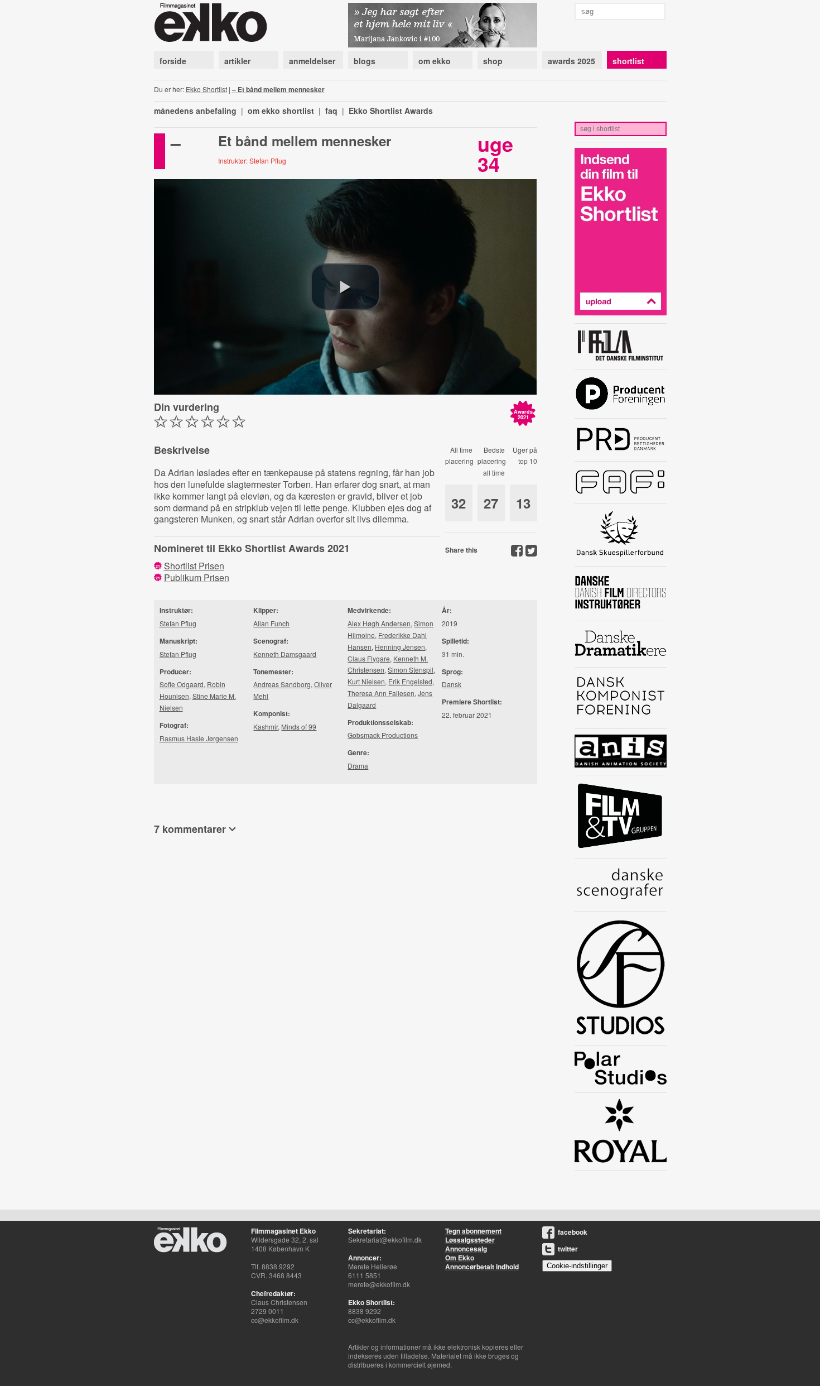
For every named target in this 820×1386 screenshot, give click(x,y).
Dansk (451, 684)
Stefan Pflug (178, 623)
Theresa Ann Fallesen (381, 693)
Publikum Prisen (196, 577)
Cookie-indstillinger (577, 1266)
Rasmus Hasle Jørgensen (199, 738)
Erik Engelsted (410, 681)
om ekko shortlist (281, 110)
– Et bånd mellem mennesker (278, 89)
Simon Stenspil (410, 669)
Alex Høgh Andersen (379, 623)
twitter (568, 1249)
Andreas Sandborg (282, 684)
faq (331, 110)
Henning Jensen (400, 646)
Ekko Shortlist (206, 89)
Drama (358, 765)
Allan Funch (271, 623)
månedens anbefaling (195, 110)
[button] (345, 286)
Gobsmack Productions (383, 735)
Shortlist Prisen (194, 565)
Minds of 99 (298, 726)
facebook (572, 1232)
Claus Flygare (369, 658)
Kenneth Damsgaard (284, 654)
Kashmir (265, 726)
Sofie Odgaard (182, 684)
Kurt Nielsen (366, 681)
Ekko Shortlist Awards (391, 110)
